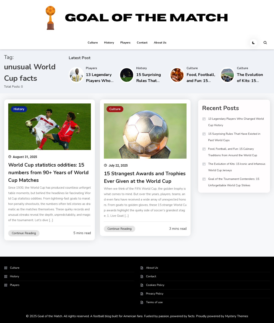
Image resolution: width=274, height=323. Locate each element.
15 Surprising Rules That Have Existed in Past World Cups (234, 137)
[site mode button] (253, 42)
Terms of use (154, 302)
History (109, 43)
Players (125, 43)
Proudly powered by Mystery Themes (222, 316)
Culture (93, 43)
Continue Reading (24, 233)
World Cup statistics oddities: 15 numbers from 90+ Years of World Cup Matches (48, 173)
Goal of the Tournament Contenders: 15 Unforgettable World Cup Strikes (233, 182)
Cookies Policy (155, 285)
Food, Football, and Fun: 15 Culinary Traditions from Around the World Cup (232, 152)
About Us (160, 43)
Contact (142, 43)
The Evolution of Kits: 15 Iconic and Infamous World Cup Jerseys (236, 167)
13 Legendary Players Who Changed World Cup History (236, 122)
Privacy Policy (154, 294)
